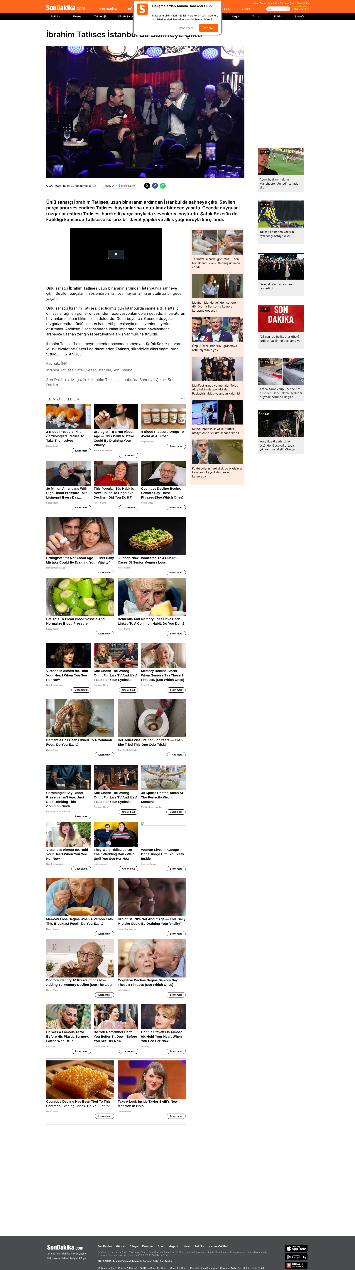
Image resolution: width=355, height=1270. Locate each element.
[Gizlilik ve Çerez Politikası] (153, 1268)
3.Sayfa (299, 16)
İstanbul (149, 288)
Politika (55, 16)
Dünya (134, 1246)
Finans (77, 16)
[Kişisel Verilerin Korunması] (204, 1268)
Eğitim (278, 16)
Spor (161, 1246)
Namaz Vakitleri (218, 1246)
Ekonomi (147, 1246)
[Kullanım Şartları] (107, 1268)
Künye (82, 1258)
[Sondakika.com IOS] (296, 1248)
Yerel (187, 1246)
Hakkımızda (53, 1258)
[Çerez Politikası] (178, 1268)
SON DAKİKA (108, 9)
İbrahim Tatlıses (83, 288)
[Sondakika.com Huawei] (296, 1265)
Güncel (120, 1246)
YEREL (246, 9)
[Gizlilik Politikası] (127, 1268)
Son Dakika (105, 1246)
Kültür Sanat (126, 16)
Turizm (256, 16)
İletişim (73, 1258)
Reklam (65, 1258)
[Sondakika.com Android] (296, 1256)
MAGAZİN (224, 9)
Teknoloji (100, 16)
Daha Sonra (186, 28)
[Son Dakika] (65, 8)
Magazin (173, 1246)
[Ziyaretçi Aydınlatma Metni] (234, 1268)
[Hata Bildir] (258, 1268)
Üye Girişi (299, 9)
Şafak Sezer (156, 344)
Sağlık (236, 16)
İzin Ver (208, 28)
